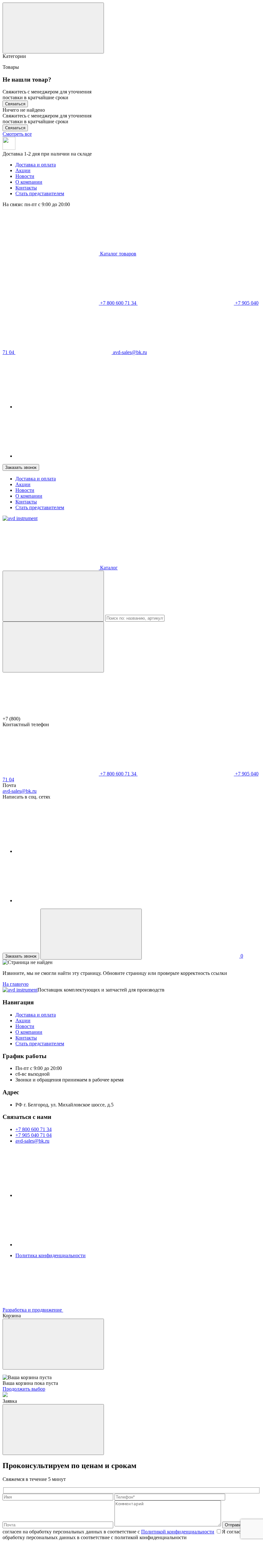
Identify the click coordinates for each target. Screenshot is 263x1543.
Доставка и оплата (35, 164)
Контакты (26, 187)
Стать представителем (39, 193)
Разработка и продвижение (33, 1310)
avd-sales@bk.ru (129, 352)
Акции (22, 170)
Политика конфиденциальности (50, 1255)
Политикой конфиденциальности (177, 1531)
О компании (28, 182)
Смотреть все (17, 134)
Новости (24, 176)
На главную (16, 984)
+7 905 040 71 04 (33, 1135)
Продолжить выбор (24, 1389)
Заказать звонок (21, 467)
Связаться (15, 103)
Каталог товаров (117, 253)
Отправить (235, 1525)
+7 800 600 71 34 (118, 303)
